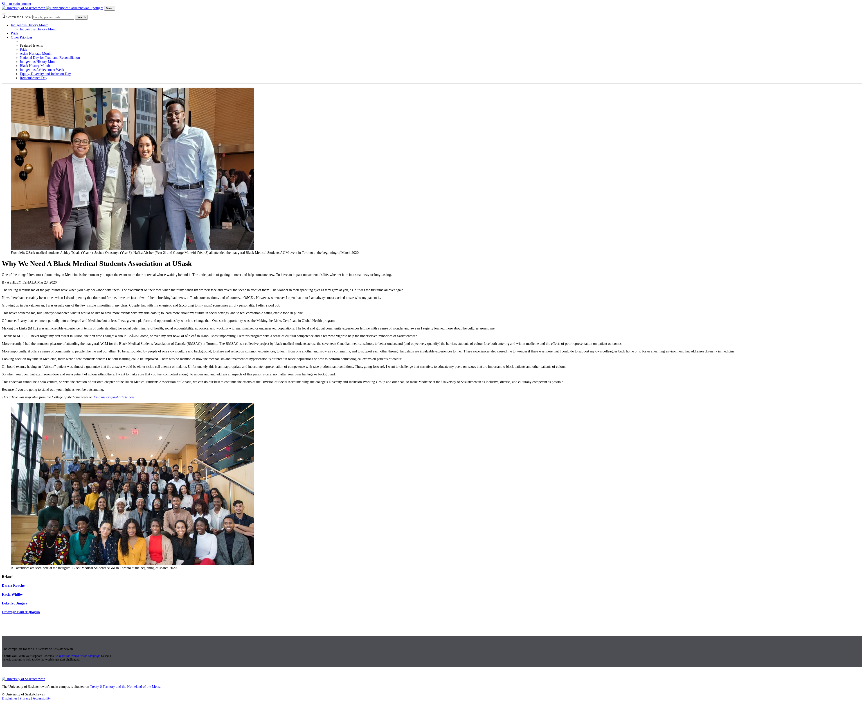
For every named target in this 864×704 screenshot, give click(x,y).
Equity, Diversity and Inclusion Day (45, 74)
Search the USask (19, 17)
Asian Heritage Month (36, 53)
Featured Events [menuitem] (31, 45)
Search (81, 17)
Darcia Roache (13, 585)
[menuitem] (436, 27)
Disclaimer (9, 698)
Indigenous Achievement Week (42, 70)
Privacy (25, 698)
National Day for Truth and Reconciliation (50, 57)
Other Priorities (21, 37)
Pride (14, 33)
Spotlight (96, 8)
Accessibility (42, 698)
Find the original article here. (114, 397)
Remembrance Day (33, 78)
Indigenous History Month (29, 25)
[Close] (3, 13)
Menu (109, 8)
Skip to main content (16, 4)
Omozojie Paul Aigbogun (21, 612)
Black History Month (35, 66)
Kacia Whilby (12, 594)
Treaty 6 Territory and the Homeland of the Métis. (125, 686)
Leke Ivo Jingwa (14, 603)
